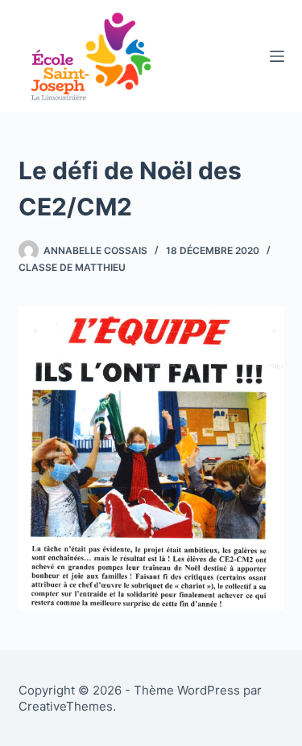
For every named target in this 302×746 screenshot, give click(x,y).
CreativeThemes (66, 706)
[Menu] (277, 56)
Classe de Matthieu (72, 267)
